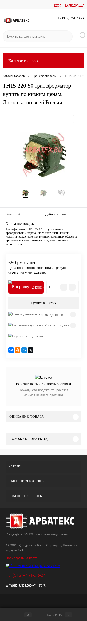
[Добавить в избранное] (77, 119)
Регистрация (74, 5)
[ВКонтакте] (11, 350)
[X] (30, 350)
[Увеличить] (43, 155)
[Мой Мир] (24, 350)
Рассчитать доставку (60, 325)
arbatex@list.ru (32, 585)
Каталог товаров (23, 60)
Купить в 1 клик (43, 303)
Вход (57, 5)
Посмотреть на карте (22, 558)
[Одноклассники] (17, 350)
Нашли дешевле (50, 315)
